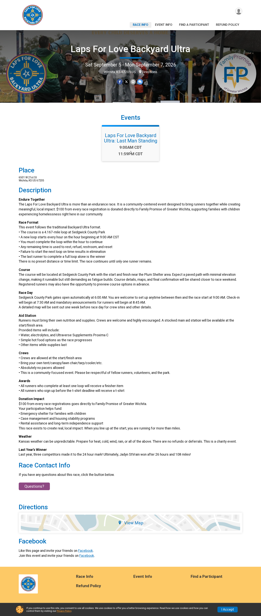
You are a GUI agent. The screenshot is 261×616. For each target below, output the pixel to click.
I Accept (227, 609)
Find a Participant (194, 25)
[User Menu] (238, 11)
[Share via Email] (133, 82)
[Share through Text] (140, 82)
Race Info (140, 25)
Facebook (85, 551)
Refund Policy (227, 25)
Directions (149, 72)
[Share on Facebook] (119, 82)
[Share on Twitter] (126, 82)
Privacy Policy (64, 611)
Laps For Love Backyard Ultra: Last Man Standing (130, 138)
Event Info (163, 25)
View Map (133, 522)
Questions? (34, 486)
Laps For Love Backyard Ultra (130, 49)
